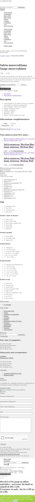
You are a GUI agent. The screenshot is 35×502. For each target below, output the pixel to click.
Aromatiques (7, 193)
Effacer (24, 85)
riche (9, 294)
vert (8, 229)
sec (8, 296)
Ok (15, 501)
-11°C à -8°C (11, 272)
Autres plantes (8, 198)
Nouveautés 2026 (9, 179)
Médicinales (7, 195)
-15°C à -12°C (12, 274)
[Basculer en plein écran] (2, 476)
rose (9, 225)
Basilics (6, 184)
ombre (9, 240)
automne (10, 210)
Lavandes (6, 186)
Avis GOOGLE (8, 26)
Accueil (2, 51)
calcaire (9, 285)
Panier (6, 464)
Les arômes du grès (5, 1)
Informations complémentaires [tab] (12, 95)
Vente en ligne (8, 12)
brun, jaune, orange (13, 223)
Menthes (6, 188)
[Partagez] (4, 476)
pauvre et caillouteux (14, 292)
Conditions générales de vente (12, 373)
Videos (6, 19)
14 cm (18, 129)
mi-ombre (10, 238)
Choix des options (18, 151)
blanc (9, 219)
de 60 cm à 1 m (12, 253)
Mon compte (7, 17)
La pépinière (7, 14)
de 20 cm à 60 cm (13, 251)
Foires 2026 (7, 16)
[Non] (17, 501)
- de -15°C (11, 276)
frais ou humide (12, 289)
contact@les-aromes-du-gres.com (10, 454)
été (8, 208)
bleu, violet (11, 221)
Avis (5, 24)
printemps (10, 206)
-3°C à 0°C (10, 268)
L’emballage (7, 23)
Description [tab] (7, 94)
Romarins (6, 191)
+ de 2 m (10, 257)
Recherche (21, 7)
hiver (9, 212)
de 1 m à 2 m (11, 255)
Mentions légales (9, 375)
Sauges (8, 51)
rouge (9, 227)
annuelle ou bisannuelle (14, 264)
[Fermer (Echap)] (6, 476)
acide (9, 283)
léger (9, 291)
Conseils (6, 21)
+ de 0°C (10, 266)
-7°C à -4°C (11, 270)
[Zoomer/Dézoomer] (0, 476)
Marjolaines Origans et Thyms (13, 190)
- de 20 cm (10, 249)
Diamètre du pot (5, 85)
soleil (9, 236)
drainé (9, 287)
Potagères (6, 196)
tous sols (9, 298)
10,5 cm (13, 129)
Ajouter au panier (5, 88)
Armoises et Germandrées (11, 183)
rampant (9, 247)
